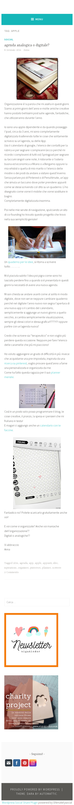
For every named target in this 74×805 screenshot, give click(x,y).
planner (46, 567)
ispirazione (10, 567)
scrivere (56, 567)
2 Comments (11, 572)
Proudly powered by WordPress (35, 789)
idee (55, 563)
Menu (39, 19)
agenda (23, 563)
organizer (23, 567)
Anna (26, 50)
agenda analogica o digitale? (26, 45)
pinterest (35, 567)
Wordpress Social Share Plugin (20, 802)
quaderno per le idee (20, 262)
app (31, 563)
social (8, 39)
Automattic (48, 793)
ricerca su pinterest (15, 363)
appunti (47, 563)
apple (38, 563)
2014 (15, 563)
